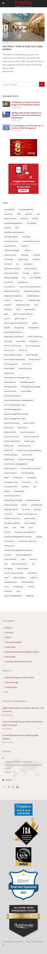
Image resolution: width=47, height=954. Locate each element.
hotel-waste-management (15, 464)
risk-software (10, 559)
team (6, 587)
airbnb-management (13, 223)
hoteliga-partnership (30, 387)
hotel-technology (26, 459)
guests (7, 319)
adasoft (28, 214)
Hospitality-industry (13, 332)
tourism (31, 587)
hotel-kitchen (10, 391)
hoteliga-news (10, 387)
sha (5, 564)
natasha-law (36, 505)
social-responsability (13, 573)
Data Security (10, 657)
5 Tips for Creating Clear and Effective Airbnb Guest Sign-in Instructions (22, 723)
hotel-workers (10, 473)
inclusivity (18, 478)
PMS (22, 528)
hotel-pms (8, 428)
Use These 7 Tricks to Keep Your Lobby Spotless (22, 47)
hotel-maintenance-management (19, 400)
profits (7, 532)
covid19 (36, 259)
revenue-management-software (18, 550)
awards (7, 228)
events (7, 300)
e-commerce (9, 287)
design (26, 273)
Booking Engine (11, 687)
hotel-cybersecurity (13, 355)
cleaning (24, 255)
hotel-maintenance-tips (15, 405)
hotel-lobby (26, 391)
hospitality (19, 328)
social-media (23, 569)
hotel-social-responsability (29, 450)
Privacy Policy (10, 647)
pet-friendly (30, 523)
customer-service (12, 268)
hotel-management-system (16, 414)
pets (6, 528)
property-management (25, 532)
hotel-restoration (12, 441)
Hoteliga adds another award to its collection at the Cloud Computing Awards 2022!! (26, 115)
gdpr (6, 314)
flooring (8, 309)
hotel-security (24, 446)
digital (36, 273)
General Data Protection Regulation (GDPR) (22, 652)
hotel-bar (34, 341)
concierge (8, 259)
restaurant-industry (28, 541)
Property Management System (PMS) (19, 677)
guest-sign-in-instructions (16, 323)
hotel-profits (10, 432)
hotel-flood (9, 368)
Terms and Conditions (13, 642)
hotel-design (32, 355)
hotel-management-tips (15, 419)
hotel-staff (27, 455)
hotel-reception (27, 432)
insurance (26, 482)
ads (38, 214)
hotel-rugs (9, 446)
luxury (7, 491)
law (34, 487)
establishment (32, 296)
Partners (8, 637)
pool (31, 528)
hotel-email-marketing (14, 359)
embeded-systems (32, 291)
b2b (16, 228)
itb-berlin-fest (10, 487)
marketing (19, 491)
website (29, 596)
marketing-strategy (13, 500)
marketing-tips (33, 500)
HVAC (6, 478)
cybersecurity (30, 268)
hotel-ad (8, 341)
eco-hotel (8, 282)
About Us (8, 628)
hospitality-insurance (14, 337)
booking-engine (11, 237)
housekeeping (27, 473)
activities (8, 214)
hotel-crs (23, 350)
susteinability (27, 582)
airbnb (35, 219)
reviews (7, 555)
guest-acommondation (23, 314)
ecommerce (22, 282)
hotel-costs (9, 350)
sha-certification (19, 564)
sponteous (32, 573)
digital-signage (11, 278)
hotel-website (10, 469)
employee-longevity (13, 296)
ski (33, 564)
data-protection (11, 273)
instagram (31, 478)
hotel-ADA (20, 341)
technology (18, 587)
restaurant (9, 541)
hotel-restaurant (31, 437)
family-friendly (23, 305)
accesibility (9, 209)
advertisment (10, 219)
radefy (39, 537)
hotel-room (30, 441)
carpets (24, 246)
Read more (6, 71)
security (33, 559)
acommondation (26, 209)
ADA (19, 214)
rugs (23, 559)
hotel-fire (27, 364)
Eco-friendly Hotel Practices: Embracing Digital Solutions (20, 737)
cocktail (36, 255)
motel (24, 505)
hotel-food (9, 373)
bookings (27, 237)
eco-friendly (35, 278)
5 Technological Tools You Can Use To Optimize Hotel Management (27, 126)
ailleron (24, 219)
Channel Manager (12, 682)
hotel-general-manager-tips (16, 378)
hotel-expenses (11, 364)
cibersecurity (10, 255)
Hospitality (34, 328)
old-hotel (8, 514)
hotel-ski (8, 450)
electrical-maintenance (30, 287)
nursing (37, 509)
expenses (19, 300)
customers (28, 264)
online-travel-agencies (27, 514)
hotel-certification (12, 346)
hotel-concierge (33, 346)
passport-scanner (12, 523)
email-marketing (11, 291)
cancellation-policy (31, 241)
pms (14, 528)
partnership (30, 518)
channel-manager (12, 250)
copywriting (23, 259)
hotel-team (9, 459)
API (6, 692)
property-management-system (18, 537)
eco (24, 278)
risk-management (23, 555)
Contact (9, 780)
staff (6, 578)
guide (34, 323)
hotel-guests (10, 382)
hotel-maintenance (12, 396)
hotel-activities (35, 337)
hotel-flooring (25, 368)
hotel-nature (29, 423)
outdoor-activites (12, 518)
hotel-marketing (11, 423)
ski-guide (8, 569)
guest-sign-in (21, 319)
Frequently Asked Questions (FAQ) (18, 661)
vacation (8, 591)
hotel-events (35, 359)
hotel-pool (22, 428)
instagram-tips (11, 482)
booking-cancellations (14, 232)
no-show (26, 509)
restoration (9, 546)
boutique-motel (11, 241)
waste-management (13, 596)
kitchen (25, 487)
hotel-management (12, 409)
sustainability (10, 582)
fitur (36, 305)
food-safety (30, 309)
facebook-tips (34, 300)
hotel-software (11, 455)
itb (36, 482)
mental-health (10, 505)
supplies (33, 578)
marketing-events (12, 496)
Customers (9, 632)
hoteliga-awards (27, 382)
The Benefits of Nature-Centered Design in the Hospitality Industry (25, 103)
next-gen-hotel (11, 509)
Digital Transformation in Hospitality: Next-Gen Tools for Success (23, 710)
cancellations (10, 246)
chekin (27, 250)
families (8, 305)
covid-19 (8, 264)
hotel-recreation (11, 437)
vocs (18, 591)
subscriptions (19, 578)
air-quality (31, 223)
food (18, 309)
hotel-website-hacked (31, 469)
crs (17, 264)
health (7, 328)
